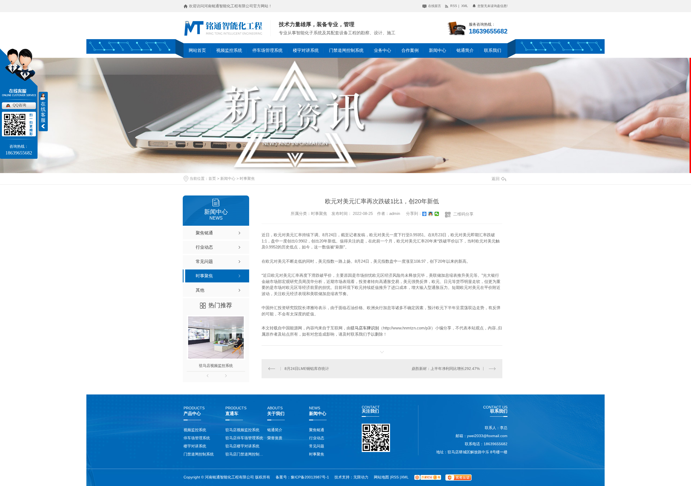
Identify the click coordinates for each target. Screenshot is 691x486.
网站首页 (197, 50)
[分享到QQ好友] (430, 214)
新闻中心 (437, 50)
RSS (453, 6)
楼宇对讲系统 (306, 50)
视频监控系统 (229, 50)
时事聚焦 (247, 178)
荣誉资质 (274, 438)
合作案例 (410, 50)
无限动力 (360, 477)
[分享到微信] (437, 214)
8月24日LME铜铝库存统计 (306, 368)
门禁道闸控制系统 (346, 50)
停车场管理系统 (267, 50)
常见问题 (316, 446)
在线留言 (434, 6)
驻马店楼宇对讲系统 (242, 446)
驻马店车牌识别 (365, 328)
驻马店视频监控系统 (216, 365)
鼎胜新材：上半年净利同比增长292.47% (446, 368)
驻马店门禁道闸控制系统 (245, 454)
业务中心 (382, 50)
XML (464, 6)
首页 (212, 178)
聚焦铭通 (316, 430)
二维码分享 (463, 214)
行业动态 (316, 438)
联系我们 (492, 50)
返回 (496, 178)
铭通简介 (465, 50)
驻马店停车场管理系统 (244, 438)
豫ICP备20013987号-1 (310, 477)
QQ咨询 (19, 105)
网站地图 (382, 477)
